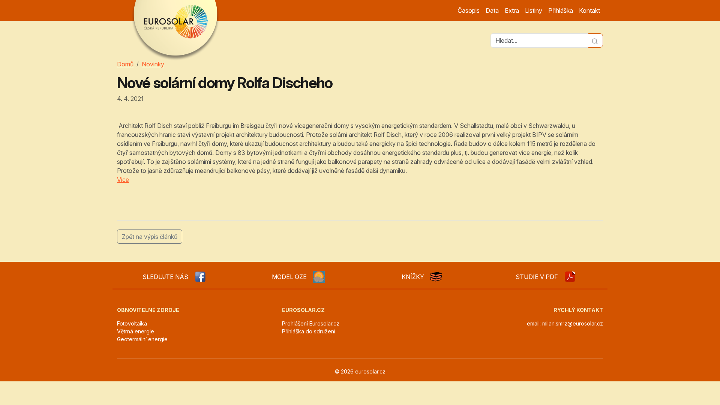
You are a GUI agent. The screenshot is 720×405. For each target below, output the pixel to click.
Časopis (469, 10)
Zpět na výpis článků (149, 236)
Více (123, 179)
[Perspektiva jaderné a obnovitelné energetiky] (570, 277)
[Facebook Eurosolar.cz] (200, 277)
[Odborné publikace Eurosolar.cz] (436, 277)
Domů (125, 64)
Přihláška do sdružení (308, 331)
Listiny (533, 10)
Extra (512, 10)
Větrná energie (135, 331)
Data (492, 10)
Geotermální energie (142, 339)
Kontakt (589, 10)
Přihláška (560, 10)
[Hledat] (595, 40)
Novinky (153, 64)
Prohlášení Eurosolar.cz (310, 323)
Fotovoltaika (132, 323)
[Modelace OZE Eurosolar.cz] (319, 277)
